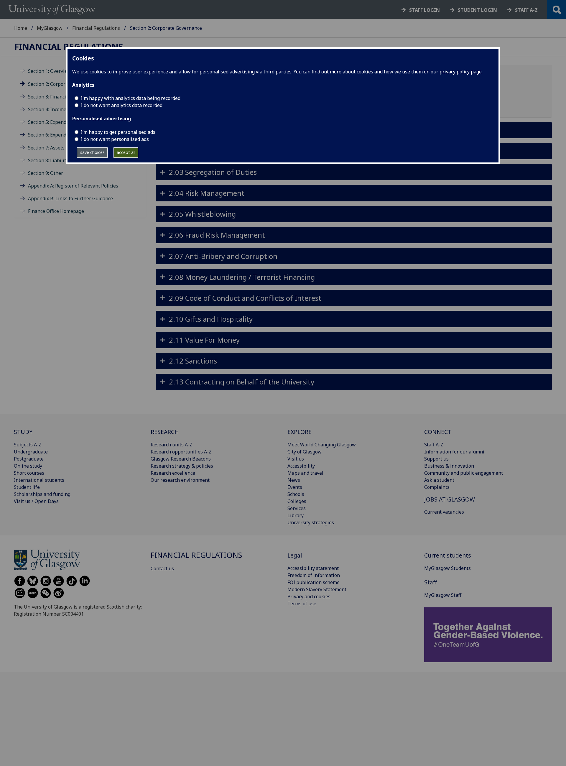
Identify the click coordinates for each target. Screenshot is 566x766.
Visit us (295, 459)
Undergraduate (31, 451)
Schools (295, 494)
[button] (354, 172)
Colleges (296, 501)
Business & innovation (449, 466)
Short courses (29, 473)
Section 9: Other (45, 173)
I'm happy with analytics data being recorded (130, 98)
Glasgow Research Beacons (181, 459)
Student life (27, 487)
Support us (436, 459)
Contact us (162, 568)
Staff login (424, 10)
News (293, 480)
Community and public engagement (463, 473)
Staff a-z (526, 10)
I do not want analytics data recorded (121, 105)
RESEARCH (165, 432)
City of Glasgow (304, 451)
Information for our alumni (454, 451)
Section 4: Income (47, 109)
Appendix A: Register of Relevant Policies (73, 186)
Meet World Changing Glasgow (321, 444)
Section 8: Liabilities (50, 160)
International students (39, 480)
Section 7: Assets (46, 147)
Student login (477, 10)
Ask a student (439, 480)
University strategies (310, 522)
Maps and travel (305, 473)
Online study (28, 466)
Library (295, 515)
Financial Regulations (96, 28)
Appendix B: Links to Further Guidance (70, 198)
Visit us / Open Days (36, 501)
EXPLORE (299, 432)
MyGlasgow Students (447, 568)
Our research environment (180, 480)
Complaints (437, 487)
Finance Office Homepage (56, 211)
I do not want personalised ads (115, 139)
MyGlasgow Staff (442, 595)
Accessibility (301, 466)
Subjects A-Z (28, 444)
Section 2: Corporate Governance (64, 84)
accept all (126, 152)
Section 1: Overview (49, 71)
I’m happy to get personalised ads (118, 132)
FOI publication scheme (313, 582)
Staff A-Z (433, 444)
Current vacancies (444, 512)
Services (296, 508)
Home (20, 28)
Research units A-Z (171, 444)
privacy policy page (461, 71)
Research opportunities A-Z (181, 451)
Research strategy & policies (182, 466)
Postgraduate (29, 459)
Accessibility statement (313, 568)
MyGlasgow (49, 28)
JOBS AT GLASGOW (449, 499)
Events (294, 487)
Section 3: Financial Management (64, 96)
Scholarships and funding (42, 494)
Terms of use (301, 603)
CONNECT (437, 432)
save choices (92, 152)
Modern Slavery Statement (316, 589)
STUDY (23, 432)
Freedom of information (313, 575)
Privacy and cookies (308, 596)
